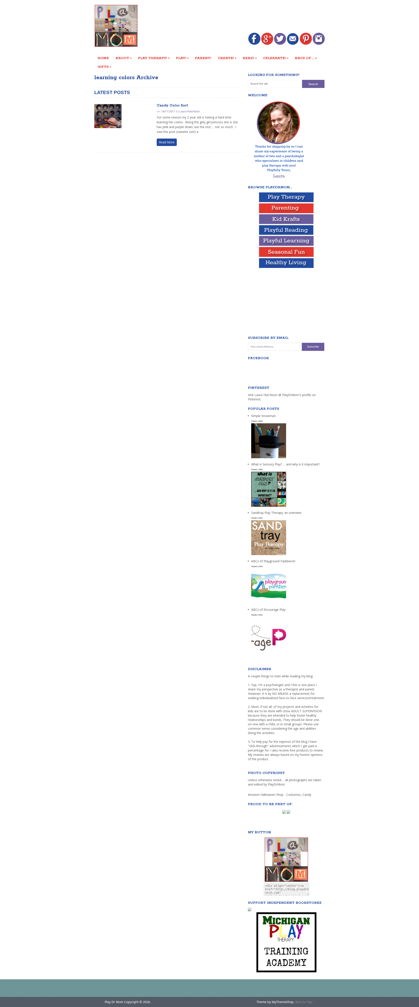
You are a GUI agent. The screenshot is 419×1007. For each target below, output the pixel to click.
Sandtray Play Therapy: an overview (276, 513)
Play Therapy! (154, 58)
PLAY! (182, 58)
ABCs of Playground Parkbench (273, 561)
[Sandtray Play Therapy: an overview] (268, 555)
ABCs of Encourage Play (268, 609)
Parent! (203, 58)
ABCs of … (306, 58)
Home (103, 58)
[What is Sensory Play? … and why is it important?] (268, 507)
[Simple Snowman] (268, 458)
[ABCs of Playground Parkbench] (268, 604)
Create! (227, 58)
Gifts (104, 67)
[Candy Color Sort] (108, 116)
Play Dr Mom (114, 1002)
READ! (250, 58)
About (123, 58)
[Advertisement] (245, 17)
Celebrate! (275, 58)
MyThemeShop (283, 1002)
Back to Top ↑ (304, 1002)
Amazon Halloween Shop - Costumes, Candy (280, 795)
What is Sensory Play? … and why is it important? (285, 464)
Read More (167, 142)
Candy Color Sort (172, 105)
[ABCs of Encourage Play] (268, 652)
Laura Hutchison (190, 111)
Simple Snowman (263, 416)
